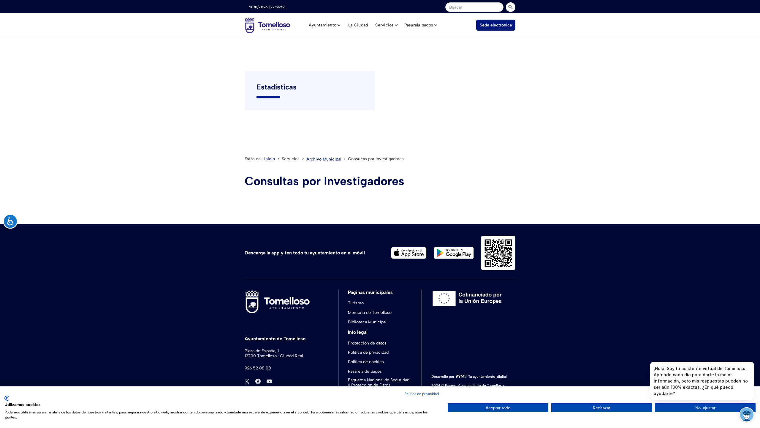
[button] (325, 25)
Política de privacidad (368, 352)
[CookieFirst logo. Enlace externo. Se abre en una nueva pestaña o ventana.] (6, 398)
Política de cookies (366, 361)
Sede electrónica (496, 25)
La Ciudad (358, 25)
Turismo (356, 303)
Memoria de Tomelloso (370, 312)
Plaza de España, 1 (262, 351)
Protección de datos (367, 343)
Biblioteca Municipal (367, 322)
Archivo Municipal (323, 159)
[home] (267, 25)
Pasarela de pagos (365, 371)
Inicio (269, 158)
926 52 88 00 (258, 368)
